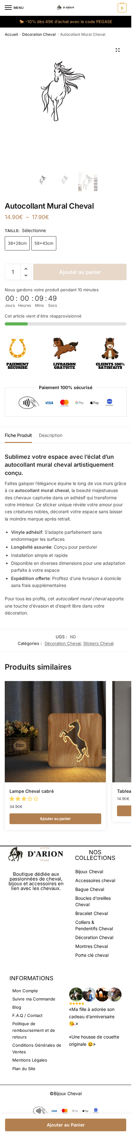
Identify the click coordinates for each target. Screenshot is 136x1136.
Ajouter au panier (80, 272)
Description (50, 435)
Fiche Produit (18, 435)
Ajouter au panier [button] (55, 818)
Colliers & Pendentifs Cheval (94, 925)
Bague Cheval (89, 889)
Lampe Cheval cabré (31, 791)
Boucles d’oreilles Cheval (93, 901)
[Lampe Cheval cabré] (55, 731)
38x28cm (17, 243)
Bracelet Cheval (91, 913)
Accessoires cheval (95, 880)
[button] (117, 50)
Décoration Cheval (39, 34)
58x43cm (43, 243)
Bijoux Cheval (89, 871)
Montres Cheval (91, 946)
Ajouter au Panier (66, 1124)
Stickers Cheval (98, 643)
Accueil (11, 34)
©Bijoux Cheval (66, 1093)
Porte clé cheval (91, 955)
